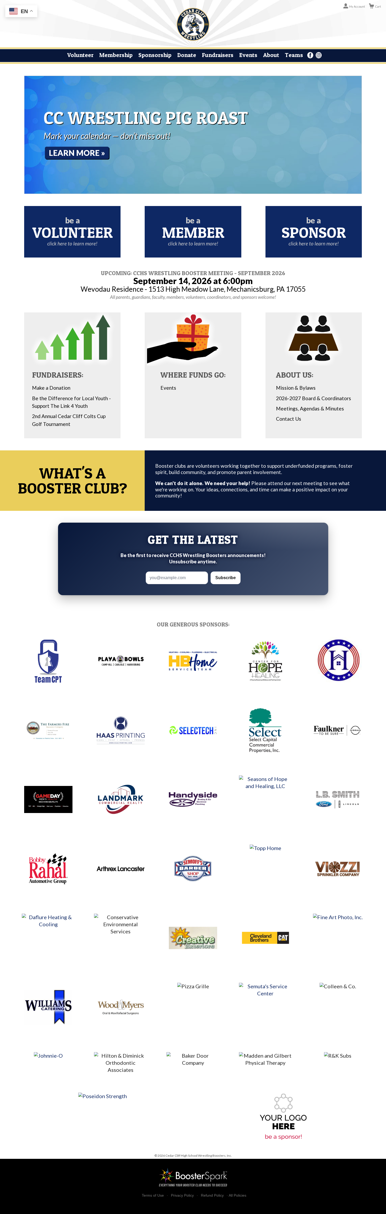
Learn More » (77, 152)
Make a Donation (51, 388)
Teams (294, 55)
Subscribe (225, 577)
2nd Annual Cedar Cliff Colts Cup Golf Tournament (69, 420)
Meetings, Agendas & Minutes (310, 408)
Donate (186, 55)
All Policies (237, 1195)
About (271, 55)
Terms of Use (153, 1195)
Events (248, 55)
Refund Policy (212, 1195)
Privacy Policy (182, 1195)
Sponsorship (154, 55)
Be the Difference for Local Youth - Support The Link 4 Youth (71, 402)
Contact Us (288, 419)
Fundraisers (217, 55)
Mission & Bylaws (296, 388)
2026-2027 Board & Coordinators (313, 398)
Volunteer (80, 55)
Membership (116, 55)
